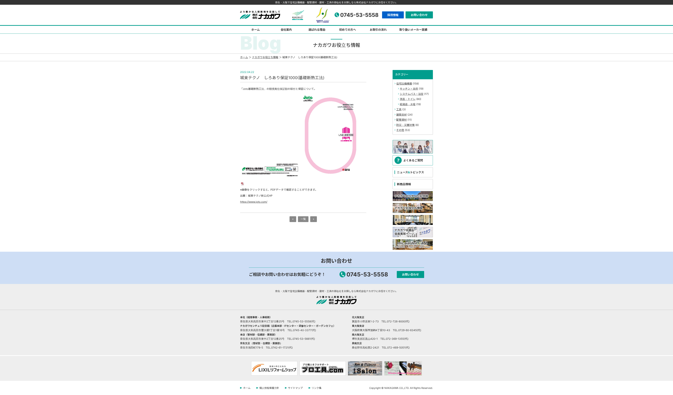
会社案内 (286, 29)
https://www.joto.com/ (253, 201)
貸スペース (401, 220)
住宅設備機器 (404, 83)
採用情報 (393, 15)
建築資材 (401, 114)
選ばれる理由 (316, 29)
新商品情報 (404, 184)
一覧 (303, 219)
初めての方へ (347, 29)
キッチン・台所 (409, 88)
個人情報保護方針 (269, 387)
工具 (399, 109)
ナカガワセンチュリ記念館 (411, 196)
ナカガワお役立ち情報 (265, 57)
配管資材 (401, 119)
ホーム (255, 29)
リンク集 (316, 387)
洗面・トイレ (408, 99)
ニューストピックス (410, 172)
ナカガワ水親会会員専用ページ (404, 232)
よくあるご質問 (413, 160)
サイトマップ (295, 387)
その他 (400, 130)
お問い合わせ (419, 15)
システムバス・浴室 (411, 94)
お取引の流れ (378, 29)
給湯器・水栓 (408, 104)
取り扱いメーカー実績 (413, 29)
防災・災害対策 (405, 125)
